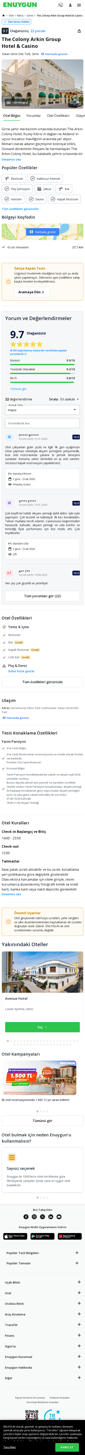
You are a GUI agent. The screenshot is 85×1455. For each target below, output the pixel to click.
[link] (3, 15)
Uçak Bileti (12, 1282)
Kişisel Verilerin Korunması (30, 1397)
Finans (9, 1336)
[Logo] (20, 5)
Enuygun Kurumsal (18, 1357)
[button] (42, 84)
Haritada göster (45, 232)
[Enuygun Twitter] (42, 1217)
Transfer (11, 1325)
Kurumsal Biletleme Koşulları (43, 1402)
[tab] (11, 115)
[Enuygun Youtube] (59, 1217)
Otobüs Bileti (14, 1304)
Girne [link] (30, 15)
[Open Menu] (79, 5)
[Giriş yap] (70, 4)
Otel (8, 1293)
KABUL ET (67, 1447)
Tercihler (9, 1447)
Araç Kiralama (15, 1314)
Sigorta (10, 1346)
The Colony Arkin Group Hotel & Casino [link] (60, 15)
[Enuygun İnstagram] (34, 1217)
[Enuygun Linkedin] (50, 1217)
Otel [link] (11, 15)
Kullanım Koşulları (60, 1397)
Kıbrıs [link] (20, 15)
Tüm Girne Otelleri (19, 21)
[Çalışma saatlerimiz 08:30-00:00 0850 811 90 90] (60, 3)
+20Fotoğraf (20, 102)
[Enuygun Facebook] (26, 1217)
